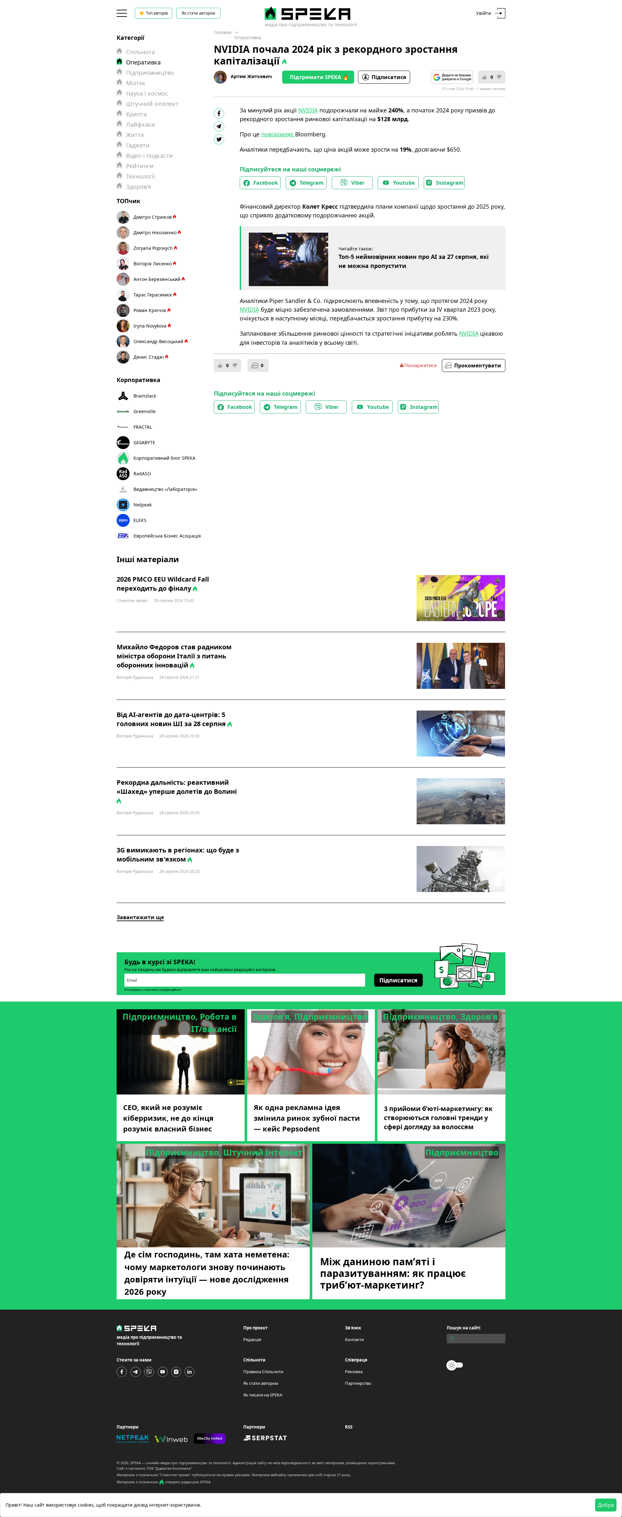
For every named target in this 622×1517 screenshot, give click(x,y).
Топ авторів (157, 13)
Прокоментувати (477, 365)
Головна (223, 32)
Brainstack (144, 396)
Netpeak (142, 505)
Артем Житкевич (251, 76)
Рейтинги (140, 166)
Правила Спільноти (263, 1371)
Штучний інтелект (152, 104)
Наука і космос (147, 93)
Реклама (354, 1371)
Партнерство (358, 1383)
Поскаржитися (420, 365)
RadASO (142, 473)
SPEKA (135, 1462)
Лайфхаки (140, 124)
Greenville (144, 411)
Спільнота (140, 52)
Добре (606, 1505)
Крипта (136, 114)
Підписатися (389, 77)
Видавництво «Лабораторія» (165, 489)
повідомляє (278, 134)
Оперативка (247, 37)
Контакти (354, 1339)
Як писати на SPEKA (262, 1395)
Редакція (252, 1339)
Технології (140, 176)
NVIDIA (308, 110)
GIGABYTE (144, 442)
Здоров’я (138, 187)
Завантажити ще (140, 917)
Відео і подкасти (149, 155)
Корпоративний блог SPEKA (164, 458)
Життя (135, 135)
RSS (348, 1427)
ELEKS (139, 520)
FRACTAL (142, 427)
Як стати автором (198, 13)
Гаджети (138, 145)
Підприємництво (150, 72)
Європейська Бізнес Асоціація (167, 536)
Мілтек (135, 83)
